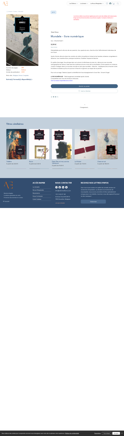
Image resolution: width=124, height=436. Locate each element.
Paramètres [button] (97, 433)
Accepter (116, 433)
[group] (62, 149)
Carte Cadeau (37, 199)
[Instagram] (56, 187)
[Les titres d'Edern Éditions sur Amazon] (66, 187)
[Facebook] (53, 97)
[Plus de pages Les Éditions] (77, 3)
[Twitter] (58, 97)
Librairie (10, 11)
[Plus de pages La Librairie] (87, 3)
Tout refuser (106, 433)
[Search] (118, 3)
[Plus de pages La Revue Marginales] (102, 3)
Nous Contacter (38, 196)
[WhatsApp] (51, 97)
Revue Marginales (38, 190)
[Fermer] (122, 433)
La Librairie (36, 187)
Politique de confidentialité (72, 433)
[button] (114, 4)
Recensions (36, 193)
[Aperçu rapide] (16, 144)
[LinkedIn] (63, 187)
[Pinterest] (56, 97)
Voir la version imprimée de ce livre (61, 80)
